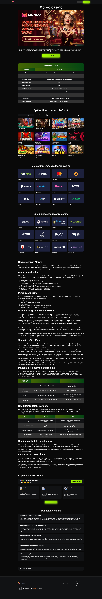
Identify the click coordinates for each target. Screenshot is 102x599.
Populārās (25, 114)
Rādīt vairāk (51, 502)
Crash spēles (58, 114)
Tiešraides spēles (42, 114)
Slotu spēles (75, 114)
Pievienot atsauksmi (76, 481)
